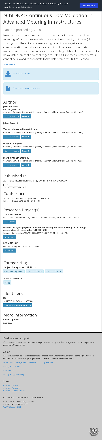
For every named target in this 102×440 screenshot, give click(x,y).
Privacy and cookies (11, 366)
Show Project (9, 222)
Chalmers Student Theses (14, 390)
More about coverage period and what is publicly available (28, 362)
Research (25, 116)
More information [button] (24, 7)
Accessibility (8, 370)
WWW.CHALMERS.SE (12, 407)
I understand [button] (89, 6)
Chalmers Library (10, 385)
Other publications (12, 116)
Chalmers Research (11, 388)
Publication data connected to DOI (18, 305)
